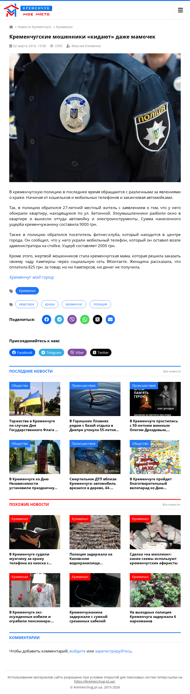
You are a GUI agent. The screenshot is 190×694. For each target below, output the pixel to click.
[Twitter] (97, 319)
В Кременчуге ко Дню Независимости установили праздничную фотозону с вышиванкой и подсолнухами (33, 483)
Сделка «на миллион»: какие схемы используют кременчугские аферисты (154, 558)
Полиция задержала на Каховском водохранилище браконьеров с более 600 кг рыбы (94, 558)
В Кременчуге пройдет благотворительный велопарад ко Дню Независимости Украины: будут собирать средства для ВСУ (153, 483)
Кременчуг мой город (31, 277)
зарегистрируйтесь (113, 651)
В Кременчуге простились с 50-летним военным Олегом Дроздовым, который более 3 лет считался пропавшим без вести (154, 425)
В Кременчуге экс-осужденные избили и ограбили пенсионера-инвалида (30, 616)
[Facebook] (46, 319)
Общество (20, 385)
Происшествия (83, 385)
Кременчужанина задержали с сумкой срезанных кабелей (89, 616)
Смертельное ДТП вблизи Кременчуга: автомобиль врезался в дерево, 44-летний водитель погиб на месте (94, 483)
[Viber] (72, 319)
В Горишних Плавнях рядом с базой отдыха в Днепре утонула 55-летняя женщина (94, 425)
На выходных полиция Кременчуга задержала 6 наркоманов (153, 616)
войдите (78, 651)
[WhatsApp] (84, 319)
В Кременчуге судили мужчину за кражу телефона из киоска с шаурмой (29, 558)
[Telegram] (59, 319)
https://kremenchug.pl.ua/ (94, 681)
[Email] (110, 319)
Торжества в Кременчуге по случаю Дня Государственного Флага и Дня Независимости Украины (33, 425)
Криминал (27, 290)
